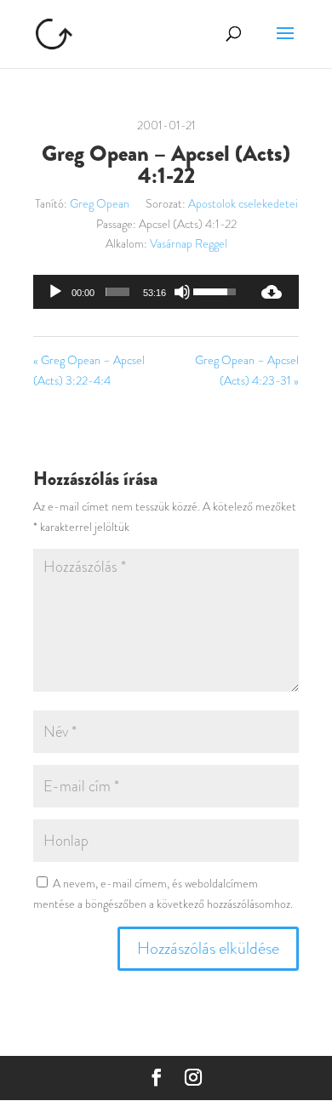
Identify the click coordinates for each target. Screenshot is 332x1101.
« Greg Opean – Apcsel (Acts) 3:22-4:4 (89, 370)
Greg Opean (99, 203)
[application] (138, 292)
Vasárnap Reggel (188, 243)
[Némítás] (182, 291)
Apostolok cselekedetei (243, 203)
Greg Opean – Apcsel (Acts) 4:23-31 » (247, 370)
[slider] (118, 292)
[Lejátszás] (55, 291)
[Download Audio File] (271, 292)
